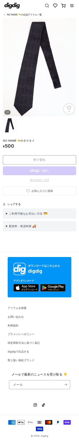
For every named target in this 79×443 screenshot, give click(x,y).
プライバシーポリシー (21, 334)
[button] (72, 5)
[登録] (66, 384)
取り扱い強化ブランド (21, 360)
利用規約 (13, 325)
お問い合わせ (16, 316)
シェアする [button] (14, 204)
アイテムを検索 (17, 307)
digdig (44, 436)
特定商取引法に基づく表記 (24, 342)
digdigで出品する (18, 351)
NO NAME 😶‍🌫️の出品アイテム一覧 (24, 14)
